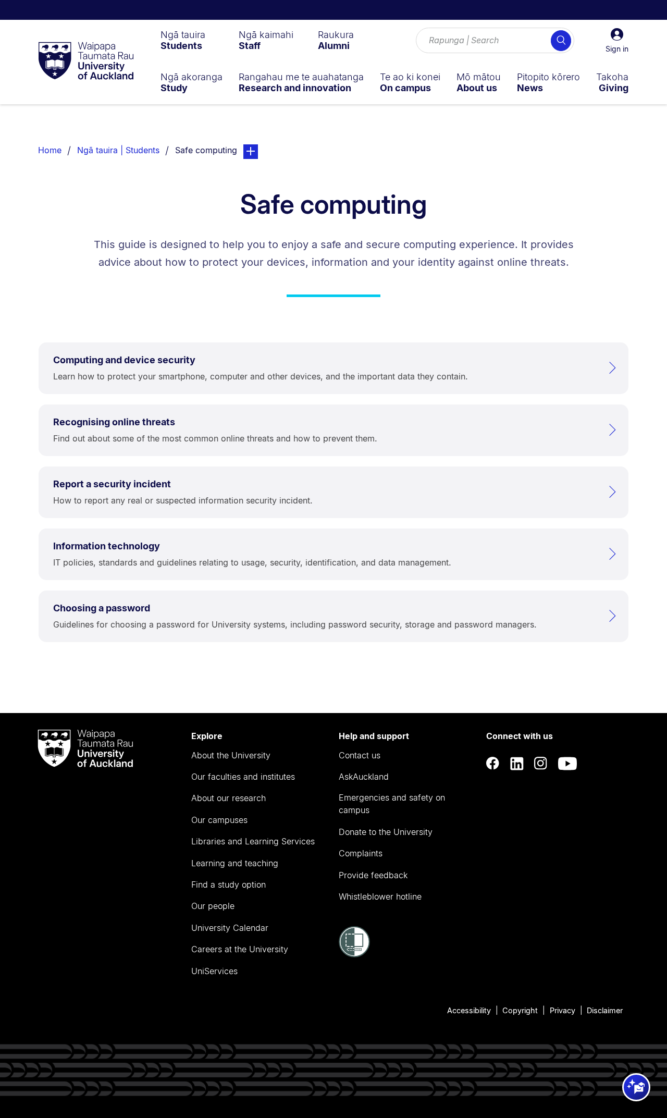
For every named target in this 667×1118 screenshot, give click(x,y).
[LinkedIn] (517, 763)
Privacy (562, 1010)
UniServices (214, 971)
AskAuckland (364, 776)
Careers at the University (239, 949)
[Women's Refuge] (354, 954)
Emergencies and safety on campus (392, 803)
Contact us (359, 755)
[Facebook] (493, 763)
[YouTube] (567, 763)
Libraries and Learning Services (253, 841)
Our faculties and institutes (243, 776)
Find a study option (228, 884)
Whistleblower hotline (380, 896)
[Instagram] (541, 763)
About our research (228, 798)
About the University (230, 755)
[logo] (86, 61)
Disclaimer (605, 1010)
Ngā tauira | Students (118, 150)
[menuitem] (182, 40)
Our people (212, 906)
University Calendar (229, 928)
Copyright (520, 1010)
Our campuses (219, 820)
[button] (617, 40)
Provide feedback (373, 875)
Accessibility (469, 1010)
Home (49, 150)
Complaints (360, 853)
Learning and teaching (234, 863)
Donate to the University (386, 832)
